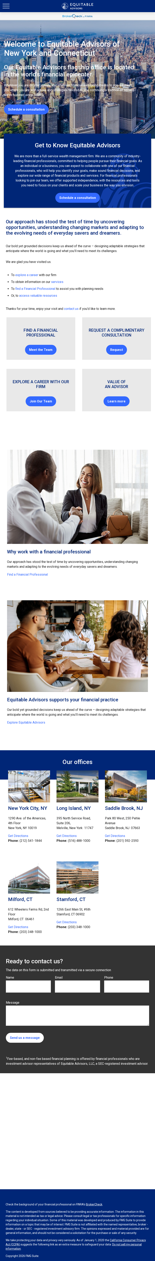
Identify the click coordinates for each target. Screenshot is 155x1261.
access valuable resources (38, 296)
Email (59, 977)
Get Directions (18, 836)
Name (10, 977)
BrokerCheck (94, 1204)
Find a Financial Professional (27, 574)
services (57, 282)
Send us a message (25, 1038)
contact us (71, 309)
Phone (108, 977)
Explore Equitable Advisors (26, 722)
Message (12, 1003)
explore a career (26, 275)
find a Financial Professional (35, 289)
